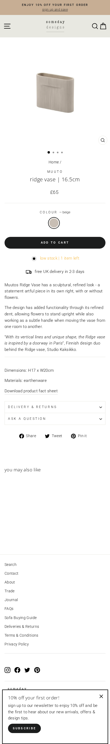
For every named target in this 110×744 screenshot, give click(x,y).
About (10, 582)
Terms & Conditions (21, 635)
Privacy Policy (17, 644)
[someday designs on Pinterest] (37, 670)
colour (55, 212)
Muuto (55, 172)
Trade (10, 591)
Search (11, 564)
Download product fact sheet (31, 391)
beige (54, 223)
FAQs (9, 608)
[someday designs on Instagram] (7, 670)
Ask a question (27, 419)
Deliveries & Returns (22, 626)
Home (54, 162)
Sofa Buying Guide (21, 618)
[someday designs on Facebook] (17, 670)
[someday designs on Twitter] (27, 670)
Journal (11, 600)
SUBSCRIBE (24, 728)
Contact (12, 573)
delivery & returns (32, 407)
